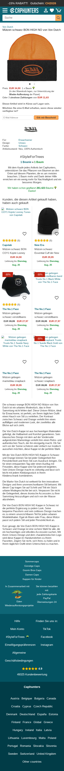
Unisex (22, 143)
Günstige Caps (32, 566)
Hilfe (17, 621)
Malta (42, 738)
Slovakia (38, 745)
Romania (25, 745)
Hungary (18, 730)
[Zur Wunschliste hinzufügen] (24, 234)
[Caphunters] (18, 10)
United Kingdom (46, 753)
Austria (15, 698)
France (27, 722)
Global (37, 722)
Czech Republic (43, 706)
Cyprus (26, 706)
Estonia (53, 714)
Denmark (11, 714)
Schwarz (23, 146)
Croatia (15, 706)
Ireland (29, 730)
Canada (51, 698)
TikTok (47, 629)
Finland (15, 722)
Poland (52, 738)
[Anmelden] (46, 10)
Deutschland (27, 714)
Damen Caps (32, 574)
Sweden (13, 753)
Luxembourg (28, 738)
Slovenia (51, 745)
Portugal (13, 745)
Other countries (32, 761)
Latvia (48, 730)
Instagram (47, 644)
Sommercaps (32, 561)
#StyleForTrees (16, 636)
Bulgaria (39, 698)
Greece (48, 722)
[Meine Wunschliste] (52, 10)
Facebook (47, 636)
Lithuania (13, 738)
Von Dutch (7, 27)
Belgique (26, 698)
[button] (30, 84)
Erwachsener (25, 140)
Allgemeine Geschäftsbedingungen (19, 656)
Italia (39, 730)
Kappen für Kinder (32, 579)
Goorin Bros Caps (32, 570)
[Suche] (58, 18)
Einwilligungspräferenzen (20, 644)
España (41, 714)
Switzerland (27, 753)
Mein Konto (17, 629)
